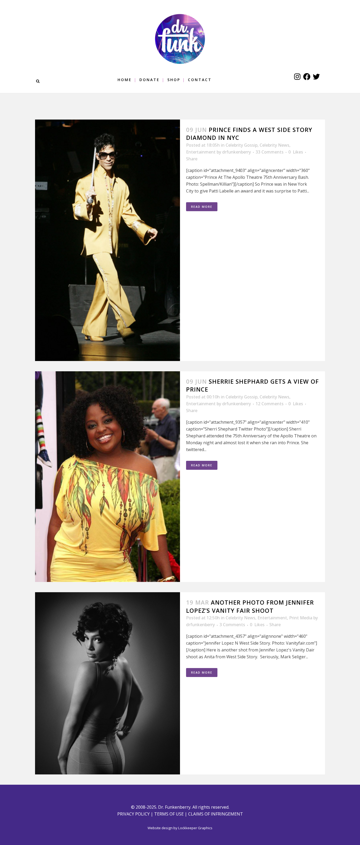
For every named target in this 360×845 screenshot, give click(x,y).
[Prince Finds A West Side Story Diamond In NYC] (107, 240)
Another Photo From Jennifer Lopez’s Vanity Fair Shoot (250, 606)
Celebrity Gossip (241, 145)
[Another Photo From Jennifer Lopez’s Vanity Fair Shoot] (107, 683)
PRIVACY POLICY (133, 814)
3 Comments (232, 624)
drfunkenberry (236, 152)
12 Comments (270, 404)
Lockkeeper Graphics (195, 828)
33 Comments (270, 152)
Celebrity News (274, 145)
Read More (201, 207)
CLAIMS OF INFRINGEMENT (215, 814)
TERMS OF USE (169, 814)
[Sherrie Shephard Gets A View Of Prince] (107, 476)
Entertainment (201, 152)
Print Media (300, 618)
